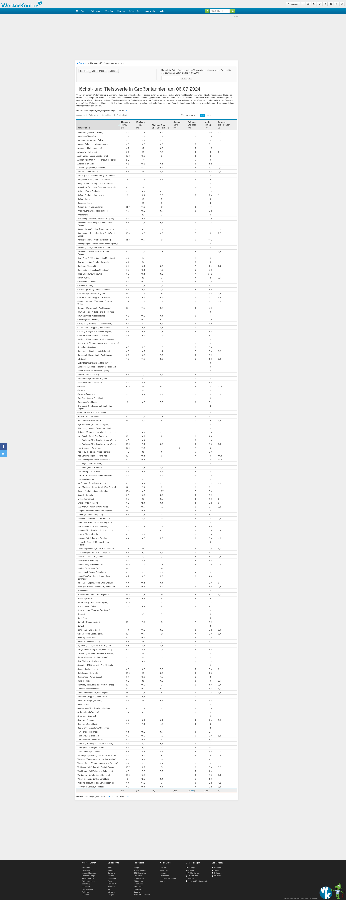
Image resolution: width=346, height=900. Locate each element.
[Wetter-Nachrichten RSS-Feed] (314, 4)
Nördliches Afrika (140, 870)
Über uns (163, 867)
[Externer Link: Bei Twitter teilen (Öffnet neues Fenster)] (3, 453)
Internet (191, 870)
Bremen (111, 870)
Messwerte (86, 886)
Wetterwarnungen (88, 881)
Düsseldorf (112, 878)
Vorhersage (95, 11)
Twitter (216, 870)
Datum (113, 70)
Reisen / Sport (135, 11)
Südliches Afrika (140, 873)
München (111, 892)
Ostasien (137, 892)
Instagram (218, 873)
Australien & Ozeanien (142, 894)
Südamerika (138, 881)
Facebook (218, 867)
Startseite (82, 63)
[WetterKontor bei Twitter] (319, 4)
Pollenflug (85, 892)
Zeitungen (192, 867)
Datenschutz (293, 4)
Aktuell (83, 11)
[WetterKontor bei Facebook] (325, 4)
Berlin (110, 867)
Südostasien (138, 889)
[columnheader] (98, 124)
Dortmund (111, 873)
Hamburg (111, 886)
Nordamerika (138, 875)
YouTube (217, 875)
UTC (126, 110)
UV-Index (85, 894)
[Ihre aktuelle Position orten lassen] (207, 11)
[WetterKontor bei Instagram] (330, 4)
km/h (192, 790)
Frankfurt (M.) (112, 884)
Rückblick (109, 11)
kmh (209, 115)
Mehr (162, 11)
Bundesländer (98, 70)
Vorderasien (138, 884)
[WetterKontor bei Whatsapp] (342, 4)
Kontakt (162, 881)
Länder (83, 70)
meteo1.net (164, 870)
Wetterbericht (87, 870)
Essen (110, 881)
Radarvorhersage (88, 875)
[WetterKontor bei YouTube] (336, 4)
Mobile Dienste (193, 873)
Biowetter (121, 11)
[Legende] (303, 4)
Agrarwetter (150, 11)
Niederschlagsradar (89, 873)
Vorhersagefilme (88, 878)
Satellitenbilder (87, 889)
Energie (191, 878)
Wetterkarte (86, 867)
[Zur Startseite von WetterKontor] (77, 11)
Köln (109, 889)
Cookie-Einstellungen (168, 878)
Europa (136, 867)
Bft (202, 115)
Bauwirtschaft (193, 875)
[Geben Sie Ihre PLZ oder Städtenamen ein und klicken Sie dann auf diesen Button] (232, 11)
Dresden (111, 875)
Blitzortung (86, 884)
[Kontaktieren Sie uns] (308, 4)
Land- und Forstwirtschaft (197, 881)
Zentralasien (138, 886)
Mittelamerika (139, 878)
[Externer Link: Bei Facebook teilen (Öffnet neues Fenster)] (3, 446)
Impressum (164, 873)
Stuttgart (111, 894)
